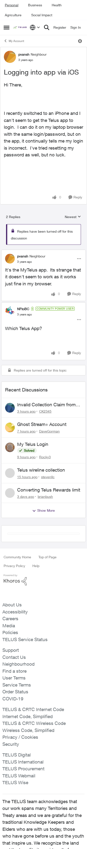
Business (35, 5)
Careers (10, 618)
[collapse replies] (43, 252)
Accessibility (15, 611)
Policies (10, 632)
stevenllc (48, 477)
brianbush (45, 496)
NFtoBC (23, 309)
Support (10, 650)
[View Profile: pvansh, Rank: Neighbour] (10, 57)
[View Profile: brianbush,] (10, 493)
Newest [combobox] (73, 217)
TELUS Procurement (23, 768)
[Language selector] (35, 27)
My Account (16, 41)
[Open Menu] (80, 41)
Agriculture (13, 15)
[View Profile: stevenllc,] (10, 473)
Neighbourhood (18, 664)
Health (57, 5)
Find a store (14, 671)
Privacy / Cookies (20, 737)
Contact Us (14, 657)
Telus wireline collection (41, 470)
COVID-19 (12, 698)
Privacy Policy (14, 566)
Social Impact (41, 15)
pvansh (23, 54)
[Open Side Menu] (6, 27)
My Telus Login (32, 444)
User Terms (14, 677)
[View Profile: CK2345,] (10, 408)
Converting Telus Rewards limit (48, 489)
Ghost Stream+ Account (41, 424)
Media (8, 625)
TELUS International (23, 761)
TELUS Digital (16, 754)
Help (35, 566)
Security (10, 744)
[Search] (47, 27)
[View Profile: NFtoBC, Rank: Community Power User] (10, 311)
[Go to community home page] (20, 27)
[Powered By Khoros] (43, 580)
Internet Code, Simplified (27, 716)
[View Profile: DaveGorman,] (10, 427)
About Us (12, 604)
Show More (46, 510)
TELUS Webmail (18, 775)
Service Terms (16, 685)
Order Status (15, 691)
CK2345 (45, 411)
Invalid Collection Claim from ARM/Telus (46, 405)
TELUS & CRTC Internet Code (33, 709)
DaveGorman (49, 431)
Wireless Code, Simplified (28, 730)
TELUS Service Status (25, 639)
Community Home (17, 557)
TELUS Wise (15, 782)
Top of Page (47, 557)
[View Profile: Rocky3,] (10, 447)
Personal (11, 5)
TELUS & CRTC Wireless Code (34, 723)
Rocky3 (45, 457)
